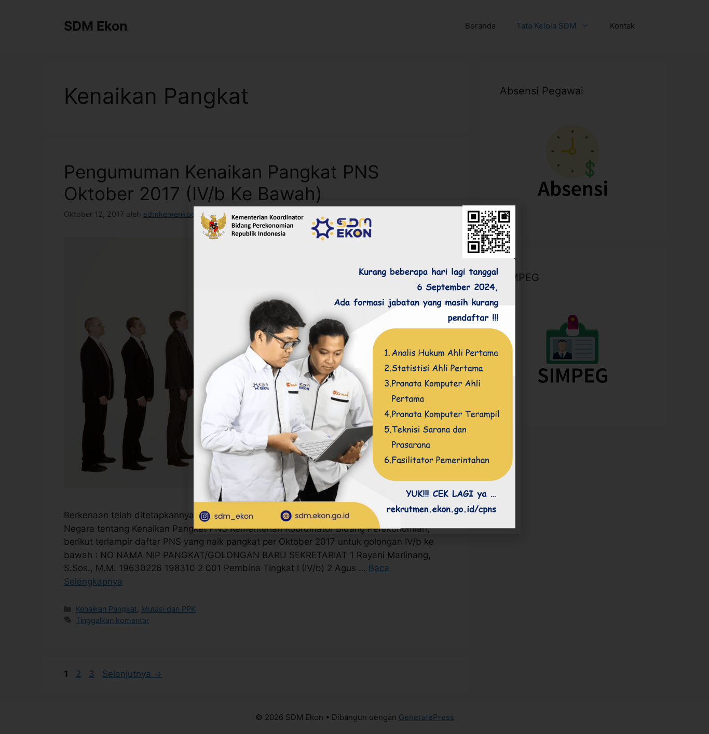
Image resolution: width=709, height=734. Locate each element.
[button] (506, 214)
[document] (354, 367)
